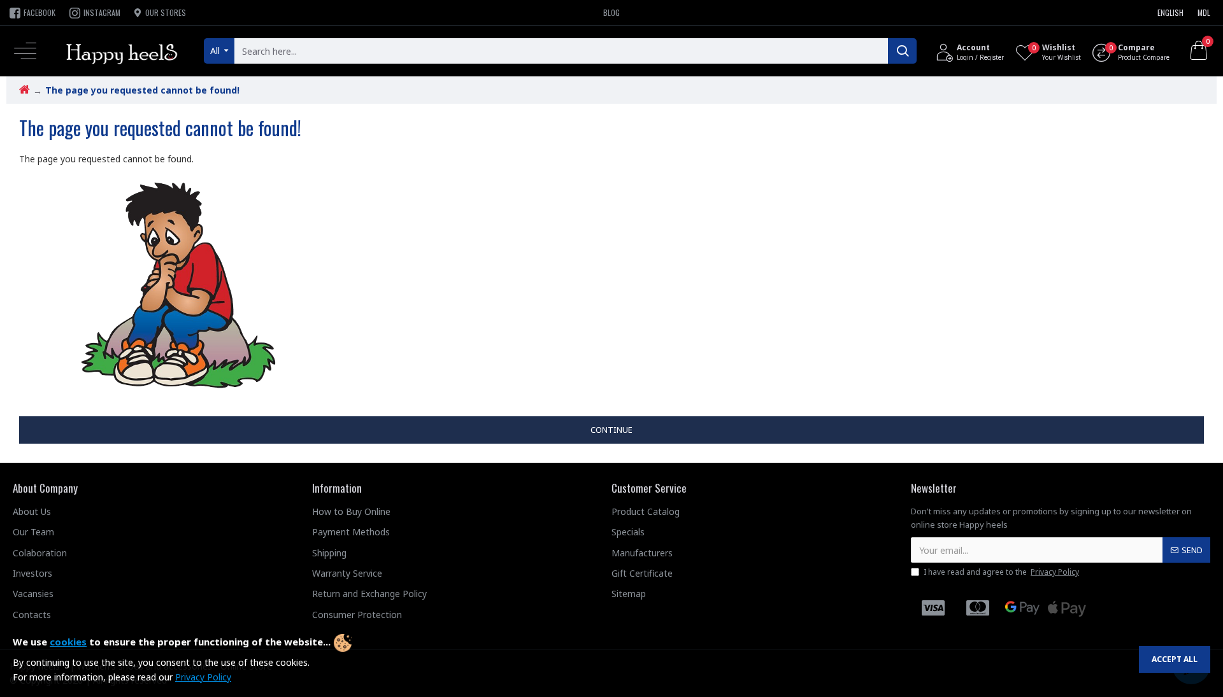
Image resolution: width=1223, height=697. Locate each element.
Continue (611, 429)
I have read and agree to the (1001, 572)
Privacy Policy (203, 677)
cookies (68, 641)
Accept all (1175, 659)
